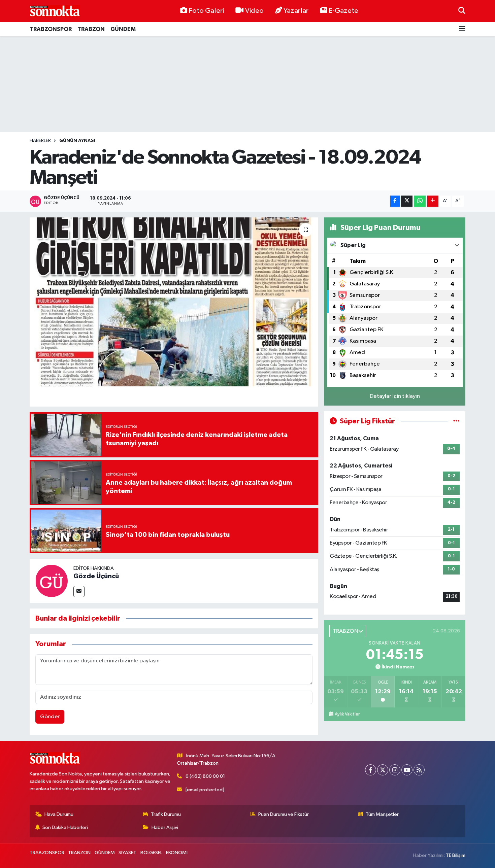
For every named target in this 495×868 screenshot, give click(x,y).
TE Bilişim (455, 855)
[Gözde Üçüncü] (51, 581)
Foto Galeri (206, 10)
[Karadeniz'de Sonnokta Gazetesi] (55, 11)
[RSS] (419, 769)
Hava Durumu (58, 814)
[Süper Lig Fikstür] (456, 421)
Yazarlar (296, 10)
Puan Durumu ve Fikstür (283, 814)
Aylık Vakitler (347, 714)
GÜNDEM (123, 29)
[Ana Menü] (462, 29)
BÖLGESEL (151, 852)
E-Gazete (343, 10)
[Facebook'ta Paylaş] (395, 201)
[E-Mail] (79, 591)
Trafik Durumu (166, 814)
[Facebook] (370, 769)
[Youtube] (406, 769)
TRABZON (91, 29)
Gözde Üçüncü (96, 576)
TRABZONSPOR (51, 29)
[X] (382, 769)
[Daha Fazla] (432, 201)
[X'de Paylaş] (406, 201)
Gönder (50, 717)
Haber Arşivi (165, 827)
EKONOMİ (177, 852)
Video (254, 10)
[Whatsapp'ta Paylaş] (420, 201)
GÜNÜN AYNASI (77, 140)
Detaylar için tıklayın (395, 396)
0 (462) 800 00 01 (205, 776)
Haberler (40, 140)
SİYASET (127, 852)
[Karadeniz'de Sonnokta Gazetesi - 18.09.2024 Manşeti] (174, 301)
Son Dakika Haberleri (65, 827)
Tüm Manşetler (382, 814)
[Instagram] (394, 769)
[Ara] (461, 11)
